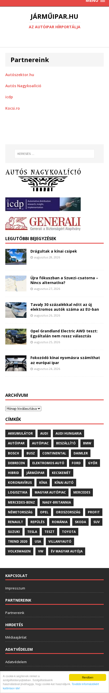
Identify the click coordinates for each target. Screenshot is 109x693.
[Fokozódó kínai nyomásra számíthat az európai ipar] (15, 368)
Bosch (13, 453)
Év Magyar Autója (67, 551)
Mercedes (81, 492)
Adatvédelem (16, 661)
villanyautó (59, 541)
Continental (54, 453)
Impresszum (15, 588)
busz (30, 453)
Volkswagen (19, 551)
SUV (96, 522)
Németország (20, 512)
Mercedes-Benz (21, 502)
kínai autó (64, 482)
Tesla (32, 531)
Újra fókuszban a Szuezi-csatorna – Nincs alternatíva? (64, 280)
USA (38, 541)
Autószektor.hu (19, 74)
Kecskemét (61, 473)
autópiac (40, 443)
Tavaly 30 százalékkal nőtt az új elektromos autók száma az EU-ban (64, 307)
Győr (92, 463)
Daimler (81, 453)
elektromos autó (48, 463)
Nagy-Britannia (56, 502)
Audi (44, 433)
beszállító (66, 443)
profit (94, 512)
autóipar (16, 443)
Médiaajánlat (15, 637)
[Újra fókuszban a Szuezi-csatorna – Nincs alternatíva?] (15, 288)
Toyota (69, 531)
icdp (9, 96)
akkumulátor (20, 433)
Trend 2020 (17, 541)
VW (40, 551)
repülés (37, 522)
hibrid (13, 473)
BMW (87, 443)
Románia (59, 522)
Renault (15, 522)
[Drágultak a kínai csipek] (15, 261)
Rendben (87, 677)
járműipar (35, 473)
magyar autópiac (50, 492)
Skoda (80, 522)
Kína (43, 482)
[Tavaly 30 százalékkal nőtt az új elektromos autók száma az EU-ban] (15, 314)
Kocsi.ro (12, 108)
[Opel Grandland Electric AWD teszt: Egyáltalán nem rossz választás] (15, 341)
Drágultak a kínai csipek (53, 251)
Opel (44, 512)
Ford (76, 463)
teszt (49, 531)
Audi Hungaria (68, 433)
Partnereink (14, 612)
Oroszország (68, 512)
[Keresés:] (54, 153)
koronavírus (20, 482)
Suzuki (14, 531)
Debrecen (16, 463)
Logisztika (17, 492)
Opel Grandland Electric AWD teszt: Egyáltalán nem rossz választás (64, 333)
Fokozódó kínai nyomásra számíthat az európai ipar (65, 360)
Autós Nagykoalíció (23, 85)
